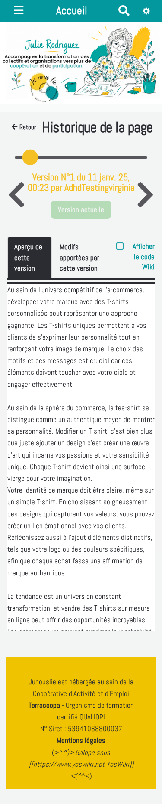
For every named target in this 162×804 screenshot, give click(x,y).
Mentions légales (81, 740)
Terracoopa (45, 705)
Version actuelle (81, 209)
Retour (27, 127)
